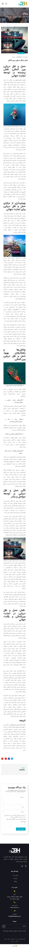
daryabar (19, 57)
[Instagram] (25, 866)
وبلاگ (20, 17)
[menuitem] (14, 946)
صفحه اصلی (25, 17)
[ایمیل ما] (14, 911)
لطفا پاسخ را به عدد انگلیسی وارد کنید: (16, 819)
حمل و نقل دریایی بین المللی (18, 725)
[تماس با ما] (14, 902)
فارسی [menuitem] (13, 946)
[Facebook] (9, 759)
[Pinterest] (6, 759)
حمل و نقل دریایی (20, 80)
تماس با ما (14, 905)
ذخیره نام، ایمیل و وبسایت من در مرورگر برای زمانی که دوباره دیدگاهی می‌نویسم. (15, 816)
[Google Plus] (2, 759)
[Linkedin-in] (22, 866)
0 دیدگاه (14, 57)
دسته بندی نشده (21, 53)
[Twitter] (12, 759)
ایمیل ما (14, 914)
